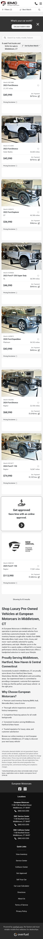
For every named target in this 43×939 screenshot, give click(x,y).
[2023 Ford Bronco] (21, 65)
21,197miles (8, 88)
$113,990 (8, 575)
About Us (21, 899)
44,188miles (35, 215)
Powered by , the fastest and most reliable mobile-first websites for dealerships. (21, 928)
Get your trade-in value (22, 26)
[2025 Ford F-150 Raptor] (21, 546)
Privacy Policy (21, 911)
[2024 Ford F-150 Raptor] (21, 446)
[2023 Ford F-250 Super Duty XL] (21, 256)
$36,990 (7, 221)
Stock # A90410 (8, 209)
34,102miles (35, 342)
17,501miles (35, 569)
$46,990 (7, 285)
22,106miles (35, 406)
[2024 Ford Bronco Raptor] (21, 383)
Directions (21, 892)
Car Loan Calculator (21, 886)
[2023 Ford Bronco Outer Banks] (21, 129)
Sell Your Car (21, 880)
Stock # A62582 (8, 400)
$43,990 (7, 348)
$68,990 (7, 412)
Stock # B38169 (8, 563)
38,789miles (35, 279)
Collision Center (21, 867)
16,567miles (35, 469)
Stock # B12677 (8, 463)
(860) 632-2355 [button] (23, 811)
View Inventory (21, 854)
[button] (36, 3)
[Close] (37, 24)
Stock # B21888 (8, 82)
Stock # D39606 (8, 273)
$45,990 (7, 94)
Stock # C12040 (8, 146)
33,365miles (35, 152)
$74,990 (7, 475)
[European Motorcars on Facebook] (19, 788)
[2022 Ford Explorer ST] (21, 192)
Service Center (21, 861)
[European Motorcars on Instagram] (24, 788)
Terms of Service (21, 905)
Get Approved (21, 873)
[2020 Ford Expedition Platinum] (21, 319)
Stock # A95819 (8, 336)
